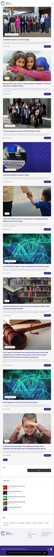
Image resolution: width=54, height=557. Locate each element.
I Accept (44, 552)
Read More (47, 46)
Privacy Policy (44, 535)
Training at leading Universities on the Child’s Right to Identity (21, 131)
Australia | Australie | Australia (14, 507)
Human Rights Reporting (46, 532)
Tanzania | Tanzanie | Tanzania (14, 491)
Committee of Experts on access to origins (16, 175)
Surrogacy (6, 525)
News (16, 34)
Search (4, 467)
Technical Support (10, 347)
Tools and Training (10, 125)
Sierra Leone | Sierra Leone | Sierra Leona (16, 496)
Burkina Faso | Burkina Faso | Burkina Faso (16, 501)
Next (5, 459)
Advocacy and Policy (10, 34)
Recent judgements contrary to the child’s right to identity (20, 402)
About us (30, 535)
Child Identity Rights (32, 534)
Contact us (30, 537)
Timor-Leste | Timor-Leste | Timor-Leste (16, 486)
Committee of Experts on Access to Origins (16, 39)
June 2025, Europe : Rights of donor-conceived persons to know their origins (26, 266)
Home (29, 532)
